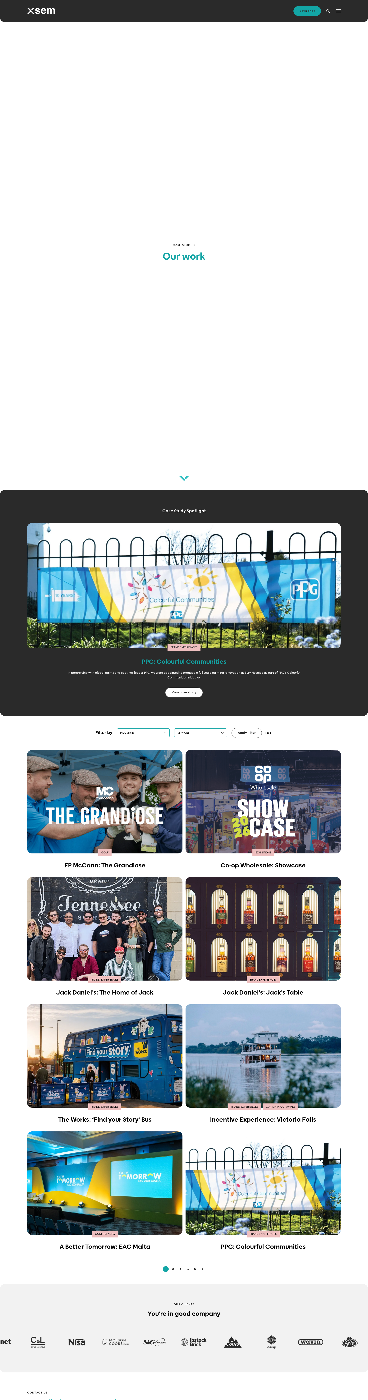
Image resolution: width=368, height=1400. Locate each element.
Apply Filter (246, 733)
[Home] (41, 11)
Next (202, 1269)
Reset (269, 733)
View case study (184, 693)
